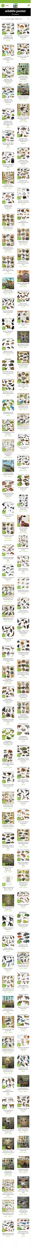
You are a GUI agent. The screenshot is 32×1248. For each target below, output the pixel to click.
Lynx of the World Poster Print (8, 1095)
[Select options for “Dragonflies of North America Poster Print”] (18, 576)
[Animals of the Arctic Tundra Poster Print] (23, 89)
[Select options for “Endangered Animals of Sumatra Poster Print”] (18, 637)
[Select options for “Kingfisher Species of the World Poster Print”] (3, 1031)
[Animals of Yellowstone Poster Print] (23, 211)
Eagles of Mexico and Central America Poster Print (22, 620)
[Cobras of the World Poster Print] (23, 432)
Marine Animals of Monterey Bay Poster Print (22, 1210)
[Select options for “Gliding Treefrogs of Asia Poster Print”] (18, 907)
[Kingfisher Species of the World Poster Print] (8, 1027)
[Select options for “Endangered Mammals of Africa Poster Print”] (3, 665)
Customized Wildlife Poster (22, 539)
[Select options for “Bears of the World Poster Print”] (3, 324)
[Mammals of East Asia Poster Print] (23, 1120)
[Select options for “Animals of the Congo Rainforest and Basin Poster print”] (18, 113)
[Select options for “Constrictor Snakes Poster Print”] (18, 475)
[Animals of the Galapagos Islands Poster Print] (23, 130)
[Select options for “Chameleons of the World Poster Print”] (3, 402)
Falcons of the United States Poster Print (8, 774)
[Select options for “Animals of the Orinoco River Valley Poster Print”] (18, 155)
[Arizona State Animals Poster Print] (23, 273)
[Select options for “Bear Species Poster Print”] (18, 316)
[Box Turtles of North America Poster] (23, 352)
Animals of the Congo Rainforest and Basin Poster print (23, 117)
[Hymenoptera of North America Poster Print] (8, 986)
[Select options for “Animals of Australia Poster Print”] (18, 33)
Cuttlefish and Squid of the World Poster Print (8, 549)
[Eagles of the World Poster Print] (8, 621)
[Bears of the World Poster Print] (8, 320)
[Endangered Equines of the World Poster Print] (8, 640)
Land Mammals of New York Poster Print (22, 1069)
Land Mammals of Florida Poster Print (8, 1054)
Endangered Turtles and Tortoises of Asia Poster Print (22, 747)
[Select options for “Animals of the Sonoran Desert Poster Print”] (3, 201)
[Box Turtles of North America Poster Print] (8, 359)
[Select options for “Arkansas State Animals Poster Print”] (3, 284)
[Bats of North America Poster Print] (23, 293)
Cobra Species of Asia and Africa (8, 425)
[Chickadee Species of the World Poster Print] (23, 412)
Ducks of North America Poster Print (22, 599)
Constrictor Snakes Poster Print (22, 479)
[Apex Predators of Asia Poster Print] (23, 232)
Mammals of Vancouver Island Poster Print (22, 1189)
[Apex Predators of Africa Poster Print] (8, 218)
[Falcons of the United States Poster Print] (8, 767)
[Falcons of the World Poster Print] (23, 780)
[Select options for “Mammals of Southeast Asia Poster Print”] (3, 1150)
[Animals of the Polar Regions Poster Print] (23, 192)
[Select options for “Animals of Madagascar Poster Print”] (3, 54)
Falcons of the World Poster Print (22, 788)
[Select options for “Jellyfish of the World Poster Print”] (18, 1026)
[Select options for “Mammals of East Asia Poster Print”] (18, 1124)
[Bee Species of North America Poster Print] (23, 332)
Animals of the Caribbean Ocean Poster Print (8, 100)
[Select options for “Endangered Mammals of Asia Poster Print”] (18, 679)
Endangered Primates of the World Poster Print (8, 712)
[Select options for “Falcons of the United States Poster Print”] (3, 771)
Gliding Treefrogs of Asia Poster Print (22, 910)
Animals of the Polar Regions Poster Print (22, 199)
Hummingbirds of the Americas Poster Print (8, 974)
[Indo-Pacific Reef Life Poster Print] (8, 1007)
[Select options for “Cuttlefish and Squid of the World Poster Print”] (3, 544)
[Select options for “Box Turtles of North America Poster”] (18, 356)
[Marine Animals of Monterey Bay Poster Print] (23, 1202)
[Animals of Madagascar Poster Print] (8, 50)
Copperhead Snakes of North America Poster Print (8, 487)
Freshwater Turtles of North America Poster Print (8, 834)
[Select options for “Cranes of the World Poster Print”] (18, 495)
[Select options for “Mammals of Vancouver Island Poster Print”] (18, 1184)
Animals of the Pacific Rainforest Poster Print (8, 165)
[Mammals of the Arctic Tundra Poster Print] (23, 1159)
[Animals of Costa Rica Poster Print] (23, 48)
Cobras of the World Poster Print (22, 439)
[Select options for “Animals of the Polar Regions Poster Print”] (18, 196)
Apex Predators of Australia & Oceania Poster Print (8, 247)
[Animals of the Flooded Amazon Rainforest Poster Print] (8, 113)
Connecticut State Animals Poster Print (8, 466)
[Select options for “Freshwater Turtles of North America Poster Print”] (3, 830)
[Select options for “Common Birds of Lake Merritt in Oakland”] (3, 442)
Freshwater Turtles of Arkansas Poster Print (8, 814)
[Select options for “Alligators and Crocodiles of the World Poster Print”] (3, 33)
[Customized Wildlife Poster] (23, 531)
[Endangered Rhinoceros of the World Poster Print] (23, 717)
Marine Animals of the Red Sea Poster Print (8, 1215)
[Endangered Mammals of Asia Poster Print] (23, 675)
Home (2, 19)
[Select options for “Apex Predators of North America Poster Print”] (18, 256)
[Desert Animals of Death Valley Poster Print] (23, 551)
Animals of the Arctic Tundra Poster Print (22, 97)
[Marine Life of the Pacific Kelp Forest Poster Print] (23, 1223)
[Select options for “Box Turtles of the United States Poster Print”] (18, 375)
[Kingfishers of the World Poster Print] (23, 1042)
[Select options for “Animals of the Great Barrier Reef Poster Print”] (3, 139)
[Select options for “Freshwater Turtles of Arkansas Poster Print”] (3, 810)
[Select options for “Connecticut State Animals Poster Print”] (3, 463)
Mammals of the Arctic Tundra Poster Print (22, 1168)
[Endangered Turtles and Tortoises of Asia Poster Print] (23, 738)
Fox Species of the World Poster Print (8, 794)
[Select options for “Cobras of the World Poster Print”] (18, 436)
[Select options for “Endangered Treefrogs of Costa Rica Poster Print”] (3, 729)
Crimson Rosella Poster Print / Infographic (22, 519)
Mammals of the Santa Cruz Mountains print (8, 1176)
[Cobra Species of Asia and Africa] (8, 418)
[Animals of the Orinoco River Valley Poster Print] (23, 151)
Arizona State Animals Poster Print (23, 281)
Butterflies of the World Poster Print (22, 400)
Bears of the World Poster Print (8, 327)
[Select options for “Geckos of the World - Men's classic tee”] (3, 872)
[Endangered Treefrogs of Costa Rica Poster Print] (8, 725)
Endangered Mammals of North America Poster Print (22, 705)
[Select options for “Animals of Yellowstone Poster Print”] (18, 215)
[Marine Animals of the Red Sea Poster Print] (8, 1208)
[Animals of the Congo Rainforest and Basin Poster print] (23, 109)
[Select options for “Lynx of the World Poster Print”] (3, 1091)
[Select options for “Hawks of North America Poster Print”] (3, 931)
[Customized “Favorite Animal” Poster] (8, 519)
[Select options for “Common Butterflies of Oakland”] (18, 455)
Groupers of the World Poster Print (22, 930)
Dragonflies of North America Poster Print (22, 580)
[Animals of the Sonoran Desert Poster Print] (8, 197)
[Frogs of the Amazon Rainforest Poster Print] (23, 841)
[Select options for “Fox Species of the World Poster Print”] (3, 790)
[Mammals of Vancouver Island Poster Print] (23, 1181)
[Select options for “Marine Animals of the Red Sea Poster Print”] (3, 1212)
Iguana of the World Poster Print (22, 1010)
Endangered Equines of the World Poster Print (8, 649)
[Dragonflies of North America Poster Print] (23, 572)
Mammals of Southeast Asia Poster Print (8, 1155)
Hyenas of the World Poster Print (22, 990)
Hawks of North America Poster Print (8, 934)
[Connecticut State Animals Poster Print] (8, 459)
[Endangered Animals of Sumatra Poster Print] (23, 633)
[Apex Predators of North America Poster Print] (23, 252)
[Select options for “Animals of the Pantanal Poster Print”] (18, 176)
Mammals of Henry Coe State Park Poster (8, 1134)
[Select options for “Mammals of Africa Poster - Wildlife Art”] (18, 1104)
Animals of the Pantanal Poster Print (22, 180)
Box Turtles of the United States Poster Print (22, 380)
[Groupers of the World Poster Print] (23, 922)
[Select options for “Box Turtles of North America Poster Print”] (3, 363)
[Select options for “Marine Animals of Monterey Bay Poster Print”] (18, 1206)
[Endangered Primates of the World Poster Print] (8, 704)
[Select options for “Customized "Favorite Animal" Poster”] (3, 523)
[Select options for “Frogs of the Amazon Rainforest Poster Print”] (18, 845)
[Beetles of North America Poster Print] (8, 339)
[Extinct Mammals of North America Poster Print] (8, 746)
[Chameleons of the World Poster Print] (8, 398)
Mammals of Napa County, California (23, 1147)
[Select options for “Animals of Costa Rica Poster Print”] (18, 52)
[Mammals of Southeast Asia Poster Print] (8, 1146)
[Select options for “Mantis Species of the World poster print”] (3, 1192)
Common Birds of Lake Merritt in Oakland (8, 446)
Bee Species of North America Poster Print (22, 340)
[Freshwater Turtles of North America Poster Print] (8, 826)
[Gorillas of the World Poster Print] (8, 907)
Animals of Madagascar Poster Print (8, 58)
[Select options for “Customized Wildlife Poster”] (18, 535)
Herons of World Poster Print (8, 954)
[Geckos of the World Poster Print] (23, 883)
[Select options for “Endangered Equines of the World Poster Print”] (3, 644)
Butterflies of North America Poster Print (8, 386)
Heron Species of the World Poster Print (22, 949)
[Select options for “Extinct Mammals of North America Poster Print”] (3, 750)
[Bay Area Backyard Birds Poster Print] (8, 300)
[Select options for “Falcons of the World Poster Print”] (18, 784)
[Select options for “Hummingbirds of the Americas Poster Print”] (3, 970)
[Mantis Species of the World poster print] (8, 1188)
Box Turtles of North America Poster (22, 359)
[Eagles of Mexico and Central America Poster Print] (23, 612)
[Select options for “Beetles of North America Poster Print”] (3, 343)
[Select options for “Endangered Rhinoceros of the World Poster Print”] (18, 721)
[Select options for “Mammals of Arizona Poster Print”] (3, 1111)
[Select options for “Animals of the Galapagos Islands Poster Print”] (18, 134)
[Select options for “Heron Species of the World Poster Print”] (18, 946)
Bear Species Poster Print (22, 320)
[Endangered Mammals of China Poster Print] (8, 682)
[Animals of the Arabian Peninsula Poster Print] (8, 71)
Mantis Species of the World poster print (8, 1196)
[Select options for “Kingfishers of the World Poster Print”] (18, 1045)
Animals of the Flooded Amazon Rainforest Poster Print (8, 122)
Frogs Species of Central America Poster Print (22, 870)
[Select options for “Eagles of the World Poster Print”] (3, 625)
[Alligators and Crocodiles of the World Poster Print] (8, 29)
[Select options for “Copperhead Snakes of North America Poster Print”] (3, 482)
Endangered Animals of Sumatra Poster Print (22, 641)
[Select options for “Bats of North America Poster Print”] (18, 297)
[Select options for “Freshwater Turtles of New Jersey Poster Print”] (18, 824)
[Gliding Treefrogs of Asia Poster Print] (23, 903)
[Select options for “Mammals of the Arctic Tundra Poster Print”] (18, 1163)
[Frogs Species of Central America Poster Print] (23, 862)
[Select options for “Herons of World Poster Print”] (3, 951)
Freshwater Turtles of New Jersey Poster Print (22, 828)
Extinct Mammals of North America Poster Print (8, 754)
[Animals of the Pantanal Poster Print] (23, 172)
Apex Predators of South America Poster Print (8, 268)
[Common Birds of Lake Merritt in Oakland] (8, 438)
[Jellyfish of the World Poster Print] (23, 1022)
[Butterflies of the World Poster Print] (23, 392)
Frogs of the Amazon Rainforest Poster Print (22, 849)
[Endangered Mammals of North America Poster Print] (23, 696)
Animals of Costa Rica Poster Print (23, 56)
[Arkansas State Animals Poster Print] (8, 280)
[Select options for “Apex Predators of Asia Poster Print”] (18, 236)
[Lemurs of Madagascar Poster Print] (8, 1066)
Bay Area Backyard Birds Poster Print (8, 308)
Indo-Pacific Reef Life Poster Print (8, 1015)
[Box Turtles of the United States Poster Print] (23, 371)
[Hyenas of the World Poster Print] (23, 983)
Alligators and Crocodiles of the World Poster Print (8, 37)
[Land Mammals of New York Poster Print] (23, 1061)
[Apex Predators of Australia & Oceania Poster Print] (8, 238)
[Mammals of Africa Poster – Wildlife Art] (23, 1101)
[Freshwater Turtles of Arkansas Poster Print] (8, 806)
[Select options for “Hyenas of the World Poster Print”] (18, 987)
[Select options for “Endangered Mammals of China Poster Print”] (3, 686)
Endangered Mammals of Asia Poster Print (22, 683)
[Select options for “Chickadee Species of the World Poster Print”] (18, 416)
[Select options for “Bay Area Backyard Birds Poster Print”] (3, 304)
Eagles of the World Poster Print (8, 628)
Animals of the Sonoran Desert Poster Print (8, 206)
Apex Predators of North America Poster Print (22, 261)
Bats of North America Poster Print (22, 300)
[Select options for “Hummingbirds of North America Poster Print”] (18, 965)
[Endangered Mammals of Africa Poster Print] (8, 661)
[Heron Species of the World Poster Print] (23, 942)
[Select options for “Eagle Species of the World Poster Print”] (3, 605)
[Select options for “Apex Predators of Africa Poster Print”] (3, 222)
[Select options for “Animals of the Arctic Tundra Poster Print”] (18, 93)
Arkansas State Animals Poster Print (8, 288)
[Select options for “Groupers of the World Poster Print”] (18, 926)
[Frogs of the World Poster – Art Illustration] (8, 847)
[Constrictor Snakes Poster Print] (23, 471)
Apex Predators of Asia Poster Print (23, 240)
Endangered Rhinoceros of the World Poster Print (22, 726)
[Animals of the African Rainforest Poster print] (23, 68)
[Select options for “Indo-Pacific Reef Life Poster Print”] (3, 1011)
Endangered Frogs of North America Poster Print (22, 662)
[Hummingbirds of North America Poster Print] (23, 961)
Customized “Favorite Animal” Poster (8, 527)
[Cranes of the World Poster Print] (23, 491)
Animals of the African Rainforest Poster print (23, 77)
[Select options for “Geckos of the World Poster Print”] (18, 887)
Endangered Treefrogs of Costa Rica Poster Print (8, 733)
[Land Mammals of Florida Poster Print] (8, 1046)
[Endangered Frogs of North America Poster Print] (23, 654)
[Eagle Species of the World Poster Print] (8, 601)
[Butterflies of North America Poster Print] (8, 379)
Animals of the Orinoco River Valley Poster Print (22, 159)
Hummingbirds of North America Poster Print (22, 970)
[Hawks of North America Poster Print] (8, 927)
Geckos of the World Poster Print (22, 890)
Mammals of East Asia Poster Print (23, 1128)
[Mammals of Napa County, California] (23, 1140)
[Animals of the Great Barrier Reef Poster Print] (8, 136)
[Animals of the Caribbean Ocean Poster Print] (8, 92)
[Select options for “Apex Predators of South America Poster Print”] (3, 263)
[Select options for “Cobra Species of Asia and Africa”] (3, 422)
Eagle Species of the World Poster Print (8, 608)
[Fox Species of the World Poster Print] (8, 786)
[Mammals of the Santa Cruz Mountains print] (8, 1167)
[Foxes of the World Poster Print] (23, 800)
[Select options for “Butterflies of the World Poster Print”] (18, 396)
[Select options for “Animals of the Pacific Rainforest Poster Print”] (3, 161)
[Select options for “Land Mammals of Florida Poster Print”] (3, 1050)
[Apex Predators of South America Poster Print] (8, 259)
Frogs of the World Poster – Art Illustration (8, 855)
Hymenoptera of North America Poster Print (8, 994)
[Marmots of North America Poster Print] (8, 1227)
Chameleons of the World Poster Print (8, 406)
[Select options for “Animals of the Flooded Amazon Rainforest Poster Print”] (3, 117)
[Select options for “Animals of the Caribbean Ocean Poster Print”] (3, 96)
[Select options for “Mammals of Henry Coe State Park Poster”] (3, 1130)
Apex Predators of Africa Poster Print (8, 226)
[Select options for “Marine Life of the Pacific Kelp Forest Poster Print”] (18, 1227)
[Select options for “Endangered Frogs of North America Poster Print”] (18, 658)
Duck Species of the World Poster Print (8, 589)
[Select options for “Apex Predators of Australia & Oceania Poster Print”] (3, 242)
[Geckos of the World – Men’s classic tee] (8, 868)
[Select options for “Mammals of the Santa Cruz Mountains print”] (3, 1171)
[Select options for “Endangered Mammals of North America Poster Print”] (18, 700)
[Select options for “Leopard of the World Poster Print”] (18, 1085)
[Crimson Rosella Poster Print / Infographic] (23, 510)
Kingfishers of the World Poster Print (22, 1049)
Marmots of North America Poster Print (8, 1235)
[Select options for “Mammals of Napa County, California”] (18, 1144)
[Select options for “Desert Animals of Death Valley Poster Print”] (18, 555)
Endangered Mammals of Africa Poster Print (8, 670)
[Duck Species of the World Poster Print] (8, 581)
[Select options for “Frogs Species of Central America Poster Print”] (18, 866)
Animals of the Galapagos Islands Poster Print (23, 138)
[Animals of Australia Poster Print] (23, 29)
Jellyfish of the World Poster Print (22, 1029)
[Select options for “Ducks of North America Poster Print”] (18, 596)
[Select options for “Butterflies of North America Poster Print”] (3, 383)
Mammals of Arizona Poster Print (8, 1114)
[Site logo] (15, 5)
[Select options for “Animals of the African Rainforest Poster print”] (18, 72)
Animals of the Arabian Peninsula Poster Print (8, 79)
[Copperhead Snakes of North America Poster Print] (8, 478)
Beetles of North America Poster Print (8, 347)
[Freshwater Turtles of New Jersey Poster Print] (23, 820)
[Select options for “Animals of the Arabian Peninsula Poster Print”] (3, 75)
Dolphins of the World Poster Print (8, 569)
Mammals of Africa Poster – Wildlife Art (22, 1108)
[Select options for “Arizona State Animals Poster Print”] (18, 277)
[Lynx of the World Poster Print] (8, 1087)
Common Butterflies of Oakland (22, 459)
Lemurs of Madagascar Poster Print (8, 1074)
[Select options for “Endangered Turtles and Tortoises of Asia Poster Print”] (18, 742)
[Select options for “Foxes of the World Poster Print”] (18, 804)
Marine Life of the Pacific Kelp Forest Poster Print (23, 1231)
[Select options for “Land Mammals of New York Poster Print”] (18, 1065)
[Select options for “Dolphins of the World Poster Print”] (3, 566)
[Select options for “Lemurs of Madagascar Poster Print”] (3, 1070)
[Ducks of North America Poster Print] (23, 592)
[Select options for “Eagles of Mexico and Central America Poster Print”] (18, 615)
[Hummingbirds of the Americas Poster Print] (8, 966)
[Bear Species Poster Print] (23, 312)
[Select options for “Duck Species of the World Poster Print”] (3, 585)
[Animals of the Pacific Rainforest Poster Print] (8, 157)
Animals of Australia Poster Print (22, 36)
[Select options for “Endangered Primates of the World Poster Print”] (3, 707)
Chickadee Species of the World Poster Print (23, 420)
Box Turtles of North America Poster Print (8, 366)
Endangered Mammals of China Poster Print (8, 691)
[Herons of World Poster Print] (8, 947)
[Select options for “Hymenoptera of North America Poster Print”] (3, 990)
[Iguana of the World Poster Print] (23, 1002)
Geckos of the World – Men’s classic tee (8, 875)
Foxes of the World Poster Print (23, 808)
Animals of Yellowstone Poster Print (23, 220)
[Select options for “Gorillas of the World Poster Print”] (3, 911)
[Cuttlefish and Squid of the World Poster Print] (8, 541)
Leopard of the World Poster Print (22, 1088)
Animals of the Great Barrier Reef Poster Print (8, 144)
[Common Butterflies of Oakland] (23, 451)
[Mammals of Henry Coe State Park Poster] (8, 1126)
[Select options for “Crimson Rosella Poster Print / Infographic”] (18, 514)
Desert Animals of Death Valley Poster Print (22, 560)
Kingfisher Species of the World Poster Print (8, 1034)
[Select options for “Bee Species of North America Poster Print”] (18, 336)
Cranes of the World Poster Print (22, 498)
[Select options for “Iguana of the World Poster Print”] (18, 1006)
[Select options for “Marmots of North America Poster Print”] (3, 1231)
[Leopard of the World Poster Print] (23, 1081)
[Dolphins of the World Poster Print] (8, 562)
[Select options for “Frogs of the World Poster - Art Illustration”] (3, 851)
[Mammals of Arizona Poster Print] (8, 1107)
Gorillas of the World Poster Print (8, 915)
